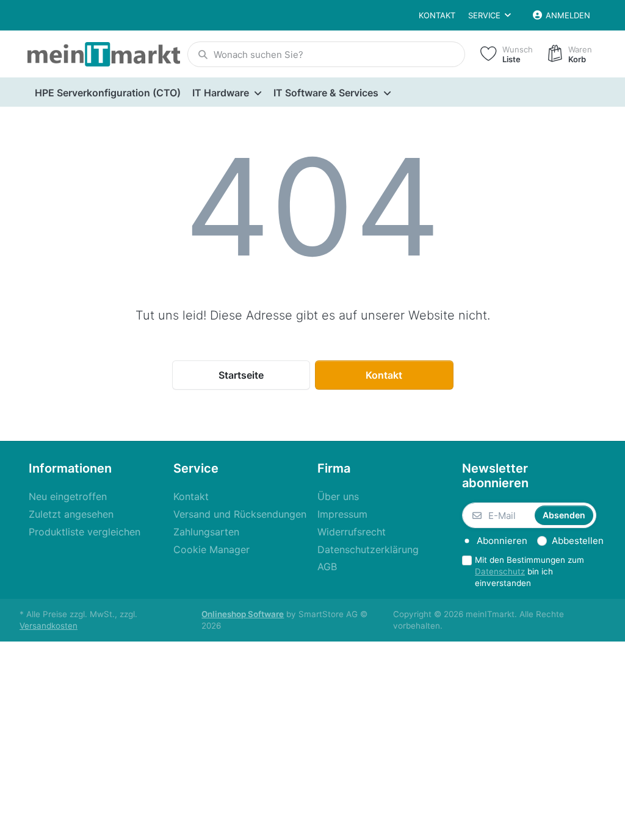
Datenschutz (500, 571)
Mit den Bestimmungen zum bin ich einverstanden (529, 571)
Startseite (241, 375)
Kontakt (437, 15)
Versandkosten (49, 626)
